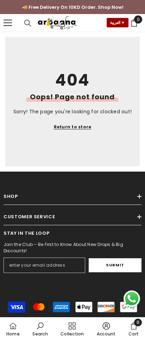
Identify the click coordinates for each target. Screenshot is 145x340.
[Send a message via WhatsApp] (131, 298)
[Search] (28, 23)
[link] (40, 329)
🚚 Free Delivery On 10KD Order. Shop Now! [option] (73, 7)
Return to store (73, 127)
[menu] (8, 23)
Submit (115, 265)
